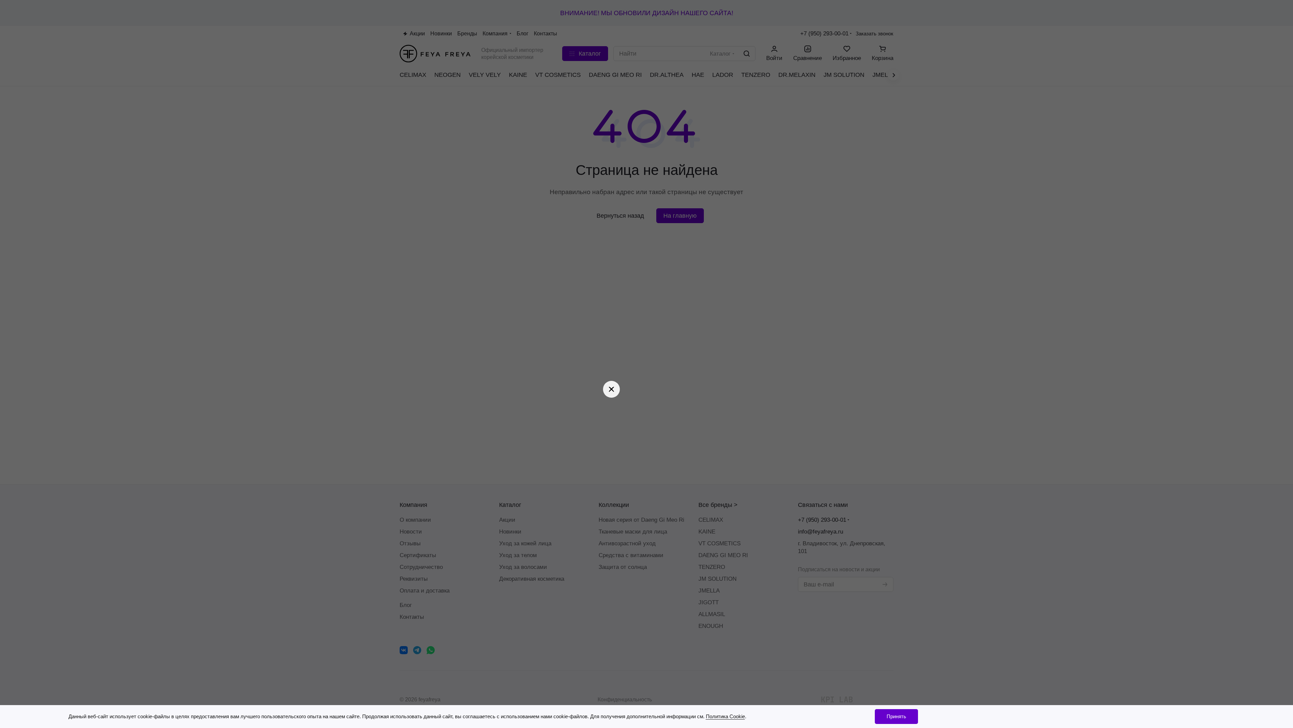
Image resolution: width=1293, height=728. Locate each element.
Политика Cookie (725, 716)
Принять (896, 716)
